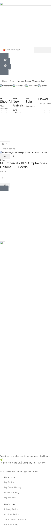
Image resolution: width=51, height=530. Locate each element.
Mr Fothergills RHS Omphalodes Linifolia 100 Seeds (23, 165)
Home (5, 81)
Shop (12, 81)
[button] (4, 55)
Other (2, 160)
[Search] (42, 50)
